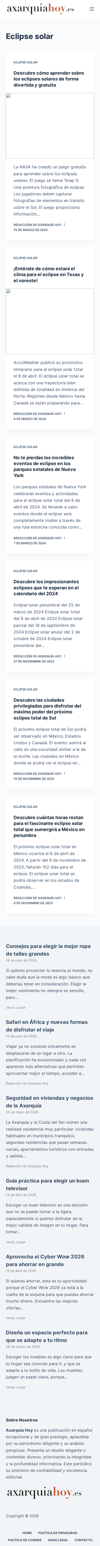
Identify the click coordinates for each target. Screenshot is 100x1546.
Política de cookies (25, 1540)
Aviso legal (58, 1540)
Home (27, 1533)
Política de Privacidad (57, 1533)
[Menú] (91, 9)
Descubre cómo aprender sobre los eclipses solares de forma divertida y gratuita (49, 79)
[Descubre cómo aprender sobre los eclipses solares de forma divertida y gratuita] (50, 125)
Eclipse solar (25, 62)
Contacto (83, 1540)
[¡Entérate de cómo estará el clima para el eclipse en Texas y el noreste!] (50, 321)
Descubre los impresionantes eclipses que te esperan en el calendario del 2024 (46, 587)
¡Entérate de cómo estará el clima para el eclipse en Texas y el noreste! (49, 274)
